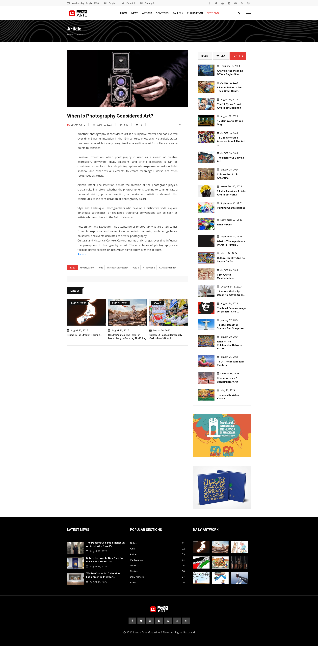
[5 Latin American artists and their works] (206, 191)
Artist (157, 548)
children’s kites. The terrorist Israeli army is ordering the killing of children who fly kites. (127, 338)
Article (157, 554)
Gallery (177, 13)
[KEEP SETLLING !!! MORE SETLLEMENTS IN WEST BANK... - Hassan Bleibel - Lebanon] (201, 562)
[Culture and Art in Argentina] (206, 174)
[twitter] (216, 3)
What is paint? (225, 224)
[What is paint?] (206, 224)
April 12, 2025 (104, 124)
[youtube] (222, 3)
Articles (79, 34)
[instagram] (248, 3)
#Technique (149, 267)
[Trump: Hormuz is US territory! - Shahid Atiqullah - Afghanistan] (220, 578)
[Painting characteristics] (206, 207)
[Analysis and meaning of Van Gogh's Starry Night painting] (206, 70)
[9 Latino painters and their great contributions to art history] (206, 87)
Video (157, 582)
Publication (195, 13)
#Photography (87, 267)
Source (82, 254)
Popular (220, 55)
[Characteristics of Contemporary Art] (206, 378)
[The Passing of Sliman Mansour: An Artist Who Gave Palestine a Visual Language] (75, 547)
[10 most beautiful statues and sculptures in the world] (206, 324)
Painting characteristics (231, 207)
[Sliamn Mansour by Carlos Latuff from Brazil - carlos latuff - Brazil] (239, 547)
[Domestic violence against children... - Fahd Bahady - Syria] (239, 578)
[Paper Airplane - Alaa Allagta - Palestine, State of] (201, 578)
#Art (101, 267)
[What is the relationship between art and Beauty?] (206, 341)
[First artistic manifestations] (206, 274)
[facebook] (209, 3)
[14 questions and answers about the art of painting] (206, 137)
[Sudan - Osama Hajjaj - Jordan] (239, 562)
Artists (147, 13)
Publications (157, 560)
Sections (213, 13)
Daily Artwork (157, 576)
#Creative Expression (117, 267)
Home (123, 13)
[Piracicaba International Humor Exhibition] (222, 435)
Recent (205, 55)
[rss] (241, 3)
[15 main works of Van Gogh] (206, 120)
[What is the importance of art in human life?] (206, 241)
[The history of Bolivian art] (206, 157)
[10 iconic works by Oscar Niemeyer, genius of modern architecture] (206, 291)
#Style (135, 267)
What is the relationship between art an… (229, 345)
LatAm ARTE (78, 124)
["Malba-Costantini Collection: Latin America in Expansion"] (75, 578)
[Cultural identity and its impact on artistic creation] (206, 257)
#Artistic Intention (167, 267)
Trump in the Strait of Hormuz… (84, 335)
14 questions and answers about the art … (231, 141)
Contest (157, 571)
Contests (162, 13)
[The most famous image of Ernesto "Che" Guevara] (206, 308)
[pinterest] (235, 3)
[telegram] (229, 3)
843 (126, 124)
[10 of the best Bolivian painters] (206, 361)
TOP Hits (237, 55)
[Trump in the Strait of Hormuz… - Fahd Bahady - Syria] (201, 547)
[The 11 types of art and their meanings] (206, 104)
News (134, 13)
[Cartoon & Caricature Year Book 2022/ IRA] (222, 487)
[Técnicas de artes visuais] (206, 395)
